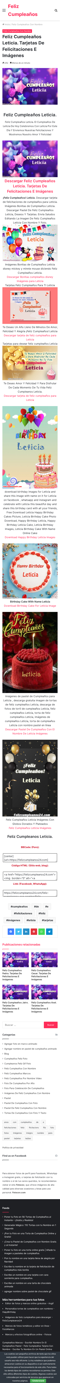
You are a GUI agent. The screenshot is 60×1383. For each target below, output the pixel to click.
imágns (29, 1133)
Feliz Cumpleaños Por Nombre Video (23, 1078)
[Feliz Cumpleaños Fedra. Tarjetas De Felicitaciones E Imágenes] (15, 959)
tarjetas (48, 920)
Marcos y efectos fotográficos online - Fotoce (28, 1334)
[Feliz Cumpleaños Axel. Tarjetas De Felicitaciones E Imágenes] (44, 992)
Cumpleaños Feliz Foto (15, 1058)
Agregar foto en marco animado (20, 1044)
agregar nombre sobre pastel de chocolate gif (27, 1291)
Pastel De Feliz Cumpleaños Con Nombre (25, 1108)
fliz (44, 1127)
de (37, 906)
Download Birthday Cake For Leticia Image (30, 605)
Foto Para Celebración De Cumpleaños (24, 1088)
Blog (6, 1053)
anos (6, 1122)
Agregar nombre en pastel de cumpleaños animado (30, 1048)
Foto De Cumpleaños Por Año (19, 1083)
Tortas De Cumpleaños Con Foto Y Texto (25, 1113)
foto (52, 1127)
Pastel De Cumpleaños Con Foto (21, 1103)
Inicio (7, 24)
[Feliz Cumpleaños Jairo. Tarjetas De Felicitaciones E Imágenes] (15, 992)
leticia (32, 920)
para (50, 1133)
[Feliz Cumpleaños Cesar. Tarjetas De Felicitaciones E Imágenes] (44, 959)
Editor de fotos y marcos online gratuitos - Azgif (29, 1303)
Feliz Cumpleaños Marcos (17, 1073)
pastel (7, 1138)
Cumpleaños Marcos (12, 1342)
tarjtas (28, 1138)
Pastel (7, 1098)
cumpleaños (20, 906)
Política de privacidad (12, 1147)
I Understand (38, 1380)
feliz (42, 913)
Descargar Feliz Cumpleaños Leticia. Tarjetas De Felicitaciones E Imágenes (30, 186)
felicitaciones (24, 913)
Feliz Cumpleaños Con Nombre (27, 24)
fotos (6, 1133)
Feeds (5, 1208)
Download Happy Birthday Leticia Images (30, 537)
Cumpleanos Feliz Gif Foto (17, 1063)
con (14, 1122)
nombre (40, 1133)
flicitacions (34, 1127)
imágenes (14, 920)
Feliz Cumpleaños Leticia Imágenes (30, 828)
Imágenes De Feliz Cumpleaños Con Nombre (27, 1093)
